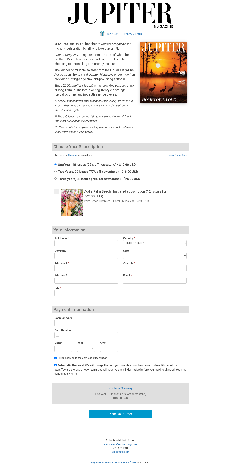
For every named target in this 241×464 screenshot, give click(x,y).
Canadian (73, 155)
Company (60, 250)
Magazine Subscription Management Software (113, 462)
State (127, 250)
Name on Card (63, 317)
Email (127, 275)
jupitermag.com (120, 451)
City (57, 288)
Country (129, 238)
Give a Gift (112, 34)
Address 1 (61, 263)
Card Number (62, 330)
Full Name (61, 238)
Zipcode (129, 263)
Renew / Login (133, 34)
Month (58, 342)
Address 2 (60, 275)
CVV (103, 342)
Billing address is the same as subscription (82, 357)
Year (80, 342)
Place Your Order (120, 414)
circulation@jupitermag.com (120, 444)
